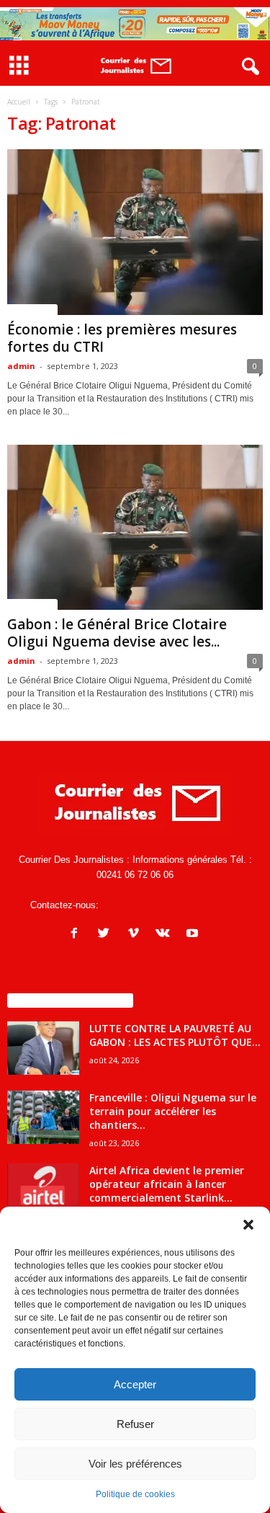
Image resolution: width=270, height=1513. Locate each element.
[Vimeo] (136, 934)
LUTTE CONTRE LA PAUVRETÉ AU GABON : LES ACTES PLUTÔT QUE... (175, 1035)
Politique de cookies (135, 1494)
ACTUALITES (32, 309)
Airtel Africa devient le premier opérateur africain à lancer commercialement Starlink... (166, 1183)
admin (21, 365)
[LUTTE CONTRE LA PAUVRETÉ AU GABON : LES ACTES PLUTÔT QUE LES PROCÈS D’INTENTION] (43, 1048)
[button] (248, 1224)
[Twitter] (107, 934)
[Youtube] (194, 934)
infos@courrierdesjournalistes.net (171, 905)
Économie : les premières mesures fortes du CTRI (122, 338)
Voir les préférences (135, 1463)
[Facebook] (77, 934)
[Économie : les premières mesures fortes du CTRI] (135, 231)
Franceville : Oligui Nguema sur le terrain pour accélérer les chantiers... (172, 1111)
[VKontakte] (166, 934)
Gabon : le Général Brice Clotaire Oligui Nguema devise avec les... (117, 633)
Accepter (135, 1384)
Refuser (135, 1424)
